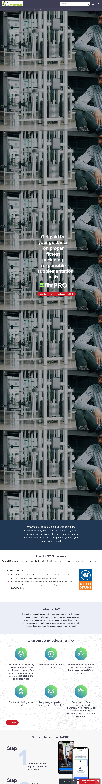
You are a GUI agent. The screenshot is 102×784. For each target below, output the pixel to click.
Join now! (12, 722)
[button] (93, 4)
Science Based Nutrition (12, 9)
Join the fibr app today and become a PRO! (56, 294)
